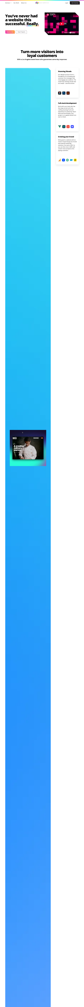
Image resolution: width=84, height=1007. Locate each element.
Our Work (16, 3)
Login (66, 3)
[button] (8, 2)
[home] (42, 2)
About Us (23, 3)
